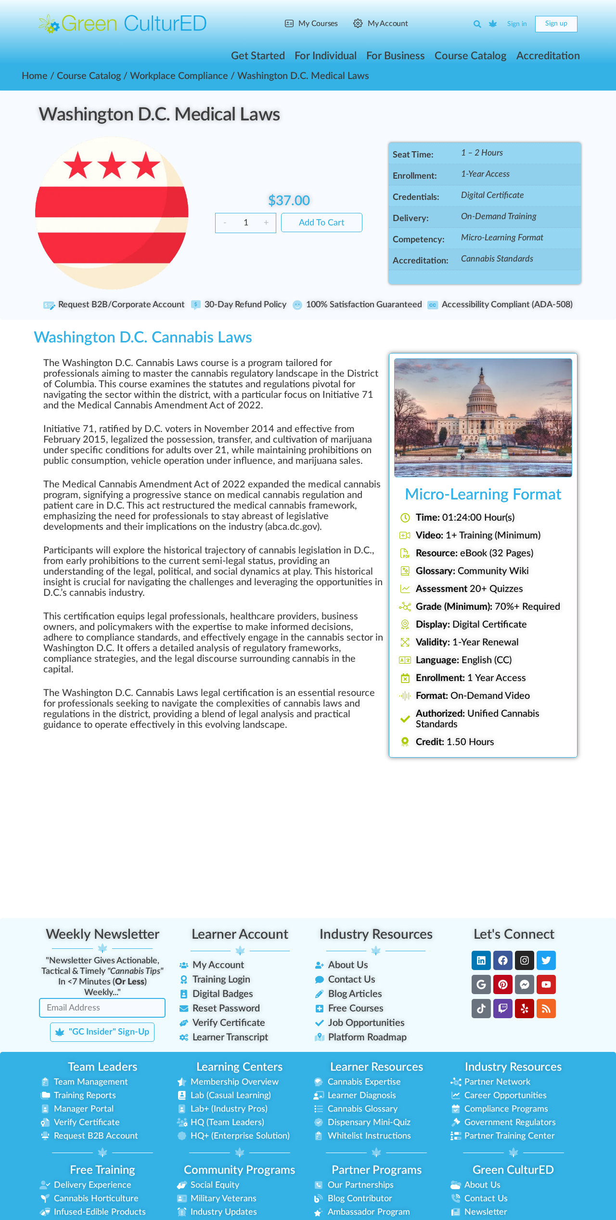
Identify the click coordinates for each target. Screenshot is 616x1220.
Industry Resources (376, 934)
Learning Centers (239, 1067)
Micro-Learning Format (502, 238)
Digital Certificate (492, 195)
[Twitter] (546, 960)
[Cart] (493, 24)
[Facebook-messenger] (524, 984)
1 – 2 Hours (482, 153)
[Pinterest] (503, 984)
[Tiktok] (481, 1008)
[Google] (481, 984)
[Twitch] (503, 1008)
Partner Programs (377, 1170)
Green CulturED (513, 1170)
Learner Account (240, 934)
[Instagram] (524, 960)
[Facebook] (503, 960)
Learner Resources (376, 1067)
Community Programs (239, 1170)
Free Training (102, 1170)
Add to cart (322, 223)
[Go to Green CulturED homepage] (122, 23)
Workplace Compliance (179, 76)
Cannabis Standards (497, 259)
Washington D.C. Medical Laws (159, 114)
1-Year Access (485, 174)
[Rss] (546, 1008)
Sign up (556, 23)
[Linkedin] (481, 960)
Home (35, 76)
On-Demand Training (499, 216)
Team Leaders (102, 1067)
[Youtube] (546, 984)
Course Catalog (89, 76)
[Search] (477, 24)
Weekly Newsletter (102, 934)
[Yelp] (524, 1008)
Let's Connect (514, 934)
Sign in (517, 24)
